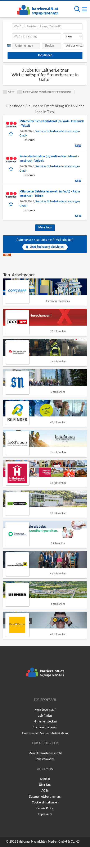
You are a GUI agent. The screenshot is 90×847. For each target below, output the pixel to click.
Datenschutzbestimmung (45, 796)
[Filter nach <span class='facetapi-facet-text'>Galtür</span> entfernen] (5, 92)
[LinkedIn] (52, 688)
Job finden (45, 715)
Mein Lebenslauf (45, 709)
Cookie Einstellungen (45, 802)
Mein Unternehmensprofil (45, 753)
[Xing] (46, 688)
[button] (10, 45)
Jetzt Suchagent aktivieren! (47, 246)
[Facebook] (39, 688)
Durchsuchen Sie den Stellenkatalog (45, 733)
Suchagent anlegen (45, 727)
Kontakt (45, 779)
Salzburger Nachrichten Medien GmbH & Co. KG (48, 841)
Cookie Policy (45, 808)
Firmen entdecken (45, 721)
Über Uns (45, 784)
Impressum (45, 814)
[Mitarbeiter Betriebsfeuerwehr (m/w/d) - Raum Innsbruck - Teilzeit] (11, 195)
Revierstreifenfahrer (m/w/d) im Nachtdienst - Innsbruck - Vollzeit (49, 158)
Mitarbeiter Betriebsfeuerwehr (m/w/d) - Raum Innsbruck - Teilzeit (49, 194)
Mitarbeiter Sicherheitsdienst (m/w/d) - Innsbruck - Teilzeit (51, 123)
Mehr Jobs (45, 227)
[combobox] (47, 26)
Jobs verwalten (45, 759)
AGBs (45, 790)
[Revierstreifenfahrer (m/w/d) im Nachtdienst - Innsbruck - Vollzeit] (11, 159)
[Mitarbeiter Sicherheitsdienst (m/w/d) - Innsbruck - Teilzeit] (11, 124)
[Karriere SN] (38, 9)
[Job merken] (11, 133)
